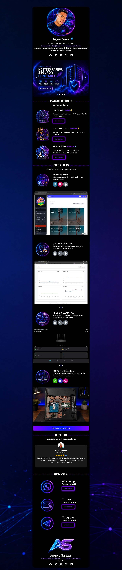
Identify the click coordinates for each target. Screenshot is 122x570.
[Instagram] (66, 55)
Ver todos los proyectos (61, 428)
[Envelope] (61, 55)
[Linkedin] (71, 55)
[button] (36, 78)
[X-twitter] (55, 55)
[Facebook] (50, 55)
